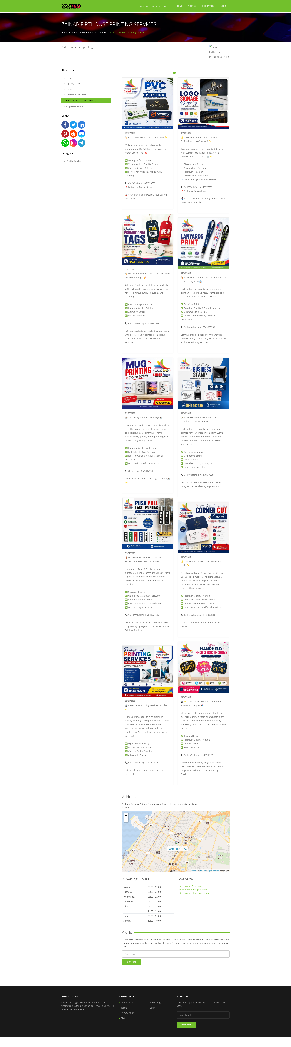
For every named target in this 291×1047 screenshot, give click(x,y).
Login (224, 5)
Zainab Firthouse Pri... (178, 848)
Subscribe (131, 962)
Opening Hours (73, 83)
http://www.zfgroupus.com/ (193, 889)
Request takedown (74, 106)
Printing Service (73, 161)
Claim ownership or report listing (81, 100)
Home (179, 6)
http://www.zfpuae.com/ (191, 886)
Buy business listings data (154, 6)
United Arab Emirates (82, 32)
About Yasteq (127, 1002)
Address (70, 78)
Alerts (69, 89)
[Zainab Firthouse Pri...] (177, 842)
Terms (124, 1007)
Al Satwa (101, 32)
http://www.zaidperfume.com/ (194, 893)
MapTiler (202, 870)
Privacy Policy (127, 1012)
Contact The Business (76, 94)
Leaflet (193, 870)
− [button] (126, 820)
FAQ (123, 1018)
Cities (192, 6)
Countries (208, 5)
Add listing (155, 1002)
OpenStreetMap (214, 870)
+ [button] (126, 815)
